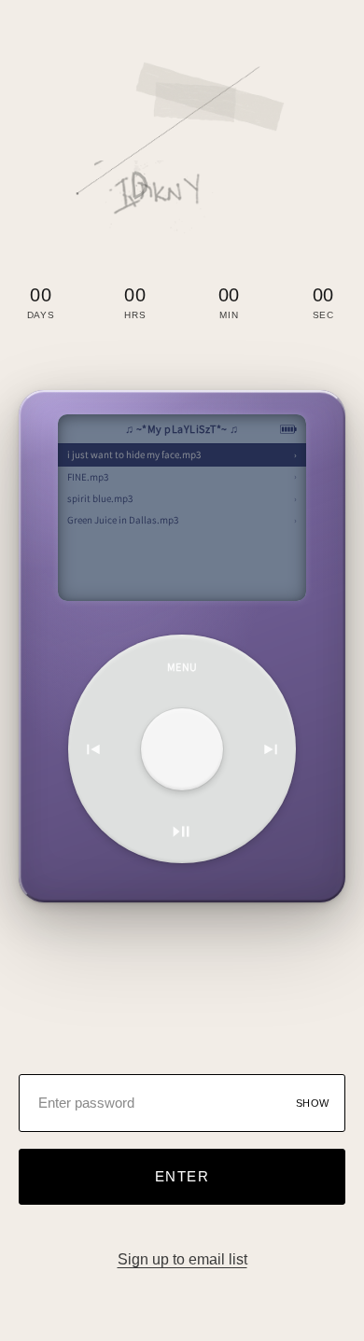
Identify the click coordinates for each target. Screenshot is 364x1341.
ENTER (182, 1176)
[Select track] (182, 749)
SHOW (312, 1103)
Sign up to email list (182, 1259)
